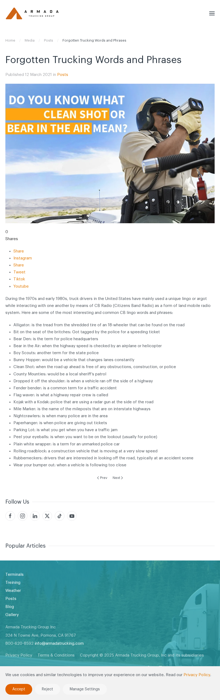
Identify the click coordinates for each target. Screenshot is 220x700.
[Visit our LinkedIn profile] (35, 516)
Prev (103, 477)
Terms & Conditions (56, 655)
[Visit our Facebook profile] (10, 516)
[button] (212, 13)
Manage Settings (85, 689)
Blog (9, 607)
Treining (12, 583)
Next (116, 477)
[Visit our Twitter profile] (47, 516)
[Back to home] (32, 13)
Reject (47, 689)
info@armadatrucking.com (59, 644)
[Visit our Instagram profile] (22, 516)
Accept (18, 689)
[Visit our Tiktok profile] (59, 516)
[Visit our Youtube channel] (72, 516)
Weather (13, 591)
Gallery (12, 615)
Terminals (14, 575)
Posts (62, 75)
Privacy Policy (18, 655)
